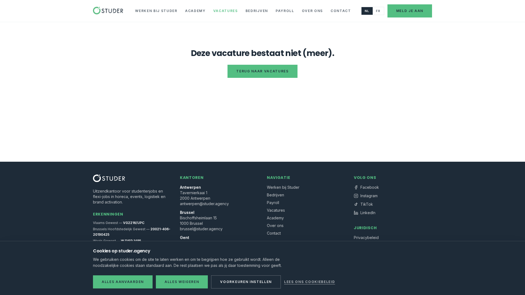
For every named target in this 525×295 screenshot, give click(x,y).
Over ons (312, 11)
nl (367, 11)
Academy (195, 11)
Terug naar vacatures (262, 71)
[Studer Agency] (108, 11)
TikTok (366, 204)
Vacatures (225, 11)
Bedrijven (257, 11)
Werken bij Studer (156, 11)
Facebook (369, 187)
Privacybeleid (366, 237)
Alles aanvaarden (123, 282)
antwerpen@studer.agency (204, 203)
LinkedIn (367, 212)
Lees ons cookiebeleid (309, 282)
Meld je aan (409, 11)
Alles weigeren (182, 282)
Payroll (285, 11)
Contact (341, 11)
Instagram (369, 195)
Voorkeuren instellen (246, 282)
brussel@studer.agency (201, 228)
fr (378, 11)
